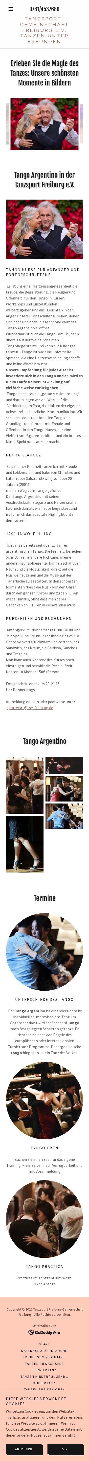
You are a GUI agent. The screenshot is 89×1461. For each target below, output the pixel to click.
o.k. (65, 1449)
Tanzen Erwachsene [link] (44, 1363)
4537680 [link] (50, 9)
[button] (12, 9)
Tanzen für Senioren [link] (44, 1389)
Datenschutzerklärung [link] (44, 1350)
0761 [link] (34, 9)
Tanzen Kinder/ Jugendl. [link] (44, 1376)
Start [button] (44, 1344)
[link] (44, 30)
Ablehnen (24, 1449)
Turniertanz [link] (44, 1370)
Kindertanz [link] (44, 1383)
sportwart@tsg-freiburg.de (30, 707)
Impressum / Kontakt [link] (44, 1357)
